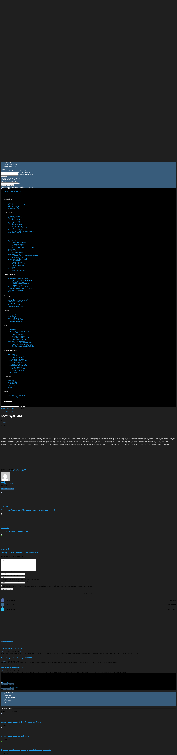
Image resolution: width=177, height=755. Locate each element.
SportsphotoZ (8, 699)
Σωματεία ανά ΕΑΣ (17, 262)
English (6, 702)
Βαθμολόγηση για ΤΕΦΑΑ (16, 321)
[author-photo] (5, 480)
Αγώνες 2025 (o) (17, 226)
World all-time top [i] (18, 362)
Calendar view (12, 203)
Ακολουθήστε (172, 604)
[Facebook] (19, 461)
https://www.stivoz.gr (7, 483)
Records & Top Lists (10, 350)
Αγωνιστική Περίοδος (14, 241)
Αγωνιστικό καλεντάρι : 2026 (16, 205)
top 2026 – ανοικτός (18, 356)
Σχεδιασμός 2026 (17, 246)
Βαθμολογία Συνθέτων (15, 318)
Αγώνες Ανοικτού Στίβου (15, 223)
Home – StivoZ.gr (9, 163)
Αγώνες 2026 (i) (16, 219)
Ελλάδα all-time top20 (18, 369)
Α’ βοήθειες (11, 269)
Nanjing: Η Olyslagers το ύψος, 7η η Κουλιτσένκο (20, 553)
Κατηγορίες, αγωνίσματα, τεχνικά (18, 300)
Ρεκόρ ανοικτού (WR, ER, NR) (17, 365)
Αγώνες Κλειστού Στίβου (15, 218)
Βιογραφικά (11, 249)
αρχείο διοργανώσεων (14, 208)
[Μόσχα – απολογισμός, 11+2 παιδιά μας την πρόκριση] (5, 718)
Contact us (7, 700)
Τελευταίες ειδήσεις (7, 641)
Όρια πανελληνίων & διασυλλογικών (19, 331)
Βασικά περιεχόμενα (10, 164)
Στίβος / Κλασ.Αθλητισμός (16, 292)
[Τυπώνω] (38, 461)
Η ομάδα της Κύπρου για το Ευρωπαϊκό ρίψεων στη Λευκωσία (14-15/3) (28, 510)
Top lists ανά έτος (13, 354)
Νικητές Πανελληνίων (18, 282)
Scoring (6, 310)
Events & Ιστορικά (9, 274)
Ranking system (12, 315)
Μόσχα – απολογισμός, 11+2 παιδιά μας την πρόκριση (21, 722)
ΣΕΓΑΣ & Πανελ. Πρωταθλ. (16, 285)
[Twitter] (25, 461)
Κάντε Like (173, 600)
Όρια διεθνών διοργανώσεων (16, 341)
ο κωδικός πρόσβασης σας (25, 174)
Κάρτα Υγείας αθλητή (18, 257)
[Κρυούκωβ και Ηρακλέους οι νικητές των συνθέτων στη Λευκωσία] (5, 746)
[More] (45, 461)
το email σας (21, 183)
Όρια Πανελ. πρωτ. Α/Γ (19, 336)
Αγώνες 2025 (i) (16, 221)
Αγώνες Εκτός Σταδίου (15, 229)
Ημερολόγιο (8, 199)
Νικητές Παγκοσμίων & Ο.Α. (20, 283)
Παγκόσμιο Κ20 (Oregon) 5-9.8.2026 (12, 667)
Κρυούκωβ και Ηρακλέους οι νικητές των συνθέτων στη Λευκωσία (26, 750)
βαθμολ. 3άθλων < (17, 319)
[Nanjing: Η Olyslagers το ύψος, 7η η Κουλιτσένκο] (11, 547)
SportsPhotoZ (8, 401)
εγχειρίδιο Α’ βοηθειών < (19, 270)
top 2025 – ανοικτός (18, 359)
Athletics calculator (10, 697)
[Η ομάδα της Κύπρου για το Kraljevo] (5, 732)
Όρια (5, 325)
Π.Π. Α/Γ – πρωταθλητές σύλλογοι (22, 280)
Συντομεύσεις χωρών (18, 265)
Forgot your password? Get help (10, 178)
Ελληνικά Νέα (12, 382)
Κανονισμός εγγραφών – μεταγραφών (23, 247)
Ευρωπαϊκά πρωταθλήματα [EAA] (18, 287)
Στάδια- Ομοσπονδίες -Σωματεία (17, 259)
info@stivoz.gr (13, 687)
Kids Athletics (12, 267)
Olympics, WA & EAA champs (21, 228)
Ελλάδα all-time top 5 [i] (19, 364)
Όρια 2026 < (15, 333)
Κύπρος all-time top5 (18, 370)
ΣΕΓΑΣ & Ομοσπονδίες (19, 264)
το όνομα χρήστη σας (24, 172)
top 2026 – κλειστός (18, 357)
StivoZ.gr (3, 422)
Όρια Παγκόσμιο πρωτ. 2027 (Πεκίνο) (23, 346)
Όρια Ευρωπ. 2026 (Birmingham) (22, 342)
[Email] (32, 461)
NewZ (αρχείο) (8, 376)
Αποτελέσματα (8, 212)
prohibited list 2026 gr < (19, 252)
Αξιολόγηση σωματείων (19, 244)
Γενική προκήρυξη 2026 (19, 242)
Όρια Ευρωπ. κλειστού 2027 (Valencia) (23, 344)
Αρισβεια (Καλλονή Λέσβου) (18, 471)
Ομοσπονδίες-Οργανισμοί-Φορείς (18, 395)
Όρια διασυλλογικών (18, 334)
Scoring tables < (13, 316)
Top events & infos (13, 206)
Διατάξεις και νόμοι (14, 254)
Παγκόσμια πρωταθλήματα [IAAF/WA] (20, 288)
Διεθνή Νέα (11, 385)
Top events (7, 695)
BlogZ (10, 387)
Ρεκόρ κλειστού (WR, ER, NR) (17, 360)
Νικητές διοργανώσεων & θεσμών (18, 278)
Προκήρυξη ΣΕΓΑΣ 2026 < (16, 306)
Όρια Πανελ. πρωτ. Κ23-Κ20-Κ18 (22, 338)
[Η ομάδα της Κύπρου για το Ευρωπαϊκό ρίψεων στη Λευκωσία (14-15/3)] (11, 505)
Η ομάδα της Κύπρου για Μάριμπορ (14, 531)
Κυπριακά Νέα (12, 383)
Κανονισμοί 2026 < (14, 303)
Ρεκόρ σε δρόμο (13, 372)
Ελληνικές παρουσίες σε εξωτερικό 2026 (13, 648)
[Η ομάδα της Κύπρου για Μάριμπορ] (11, 526)
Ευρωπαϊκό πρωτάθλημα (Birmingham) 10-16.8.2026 (17, 658)
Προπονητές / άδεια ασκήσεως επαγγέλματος (25, 255)
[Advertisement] (22, 432)
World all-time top (17, 367)
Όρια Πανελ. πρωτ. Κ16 (19, 339)
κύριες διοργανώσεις (14, 216)
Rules (6, 694)
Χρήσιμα (7, 237)
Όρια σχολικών (12, 329)
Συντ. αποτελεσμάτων (14, 232)
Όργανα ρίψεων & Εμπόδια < (17, 305)
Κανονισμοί (7, 296)
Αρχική (3, 408)
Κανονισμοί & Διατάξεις (15, 301)
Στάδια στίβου (16, 260)
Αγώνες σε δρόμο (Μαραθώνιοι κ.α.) (23, 231)
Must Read (11, 380)
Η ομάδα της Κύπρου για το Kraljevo (15, 736)
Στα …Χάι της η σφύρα (20, 469)
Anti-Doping (12, 251)
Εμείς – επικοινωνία (10, 166)
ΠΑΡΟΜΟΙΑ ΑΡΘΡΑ (7, 489)
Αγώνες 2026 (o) (17, 224)
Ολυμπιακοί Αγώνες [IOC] (16, 290)
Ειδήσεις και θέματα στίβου (16, 397)
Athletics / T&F (9, 692)
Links (6, 391)
